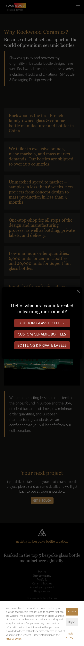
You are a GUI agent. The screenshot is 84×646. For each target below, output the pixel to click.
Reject (71, 622)
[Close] (78, 291)
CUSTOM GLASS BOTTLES (42, 323)
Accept (72, 611)
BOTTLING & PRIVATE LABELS (42, 345)
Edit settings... (70, 635)
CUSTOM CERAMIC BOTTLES (42, 334)
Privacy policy (13, 638)
